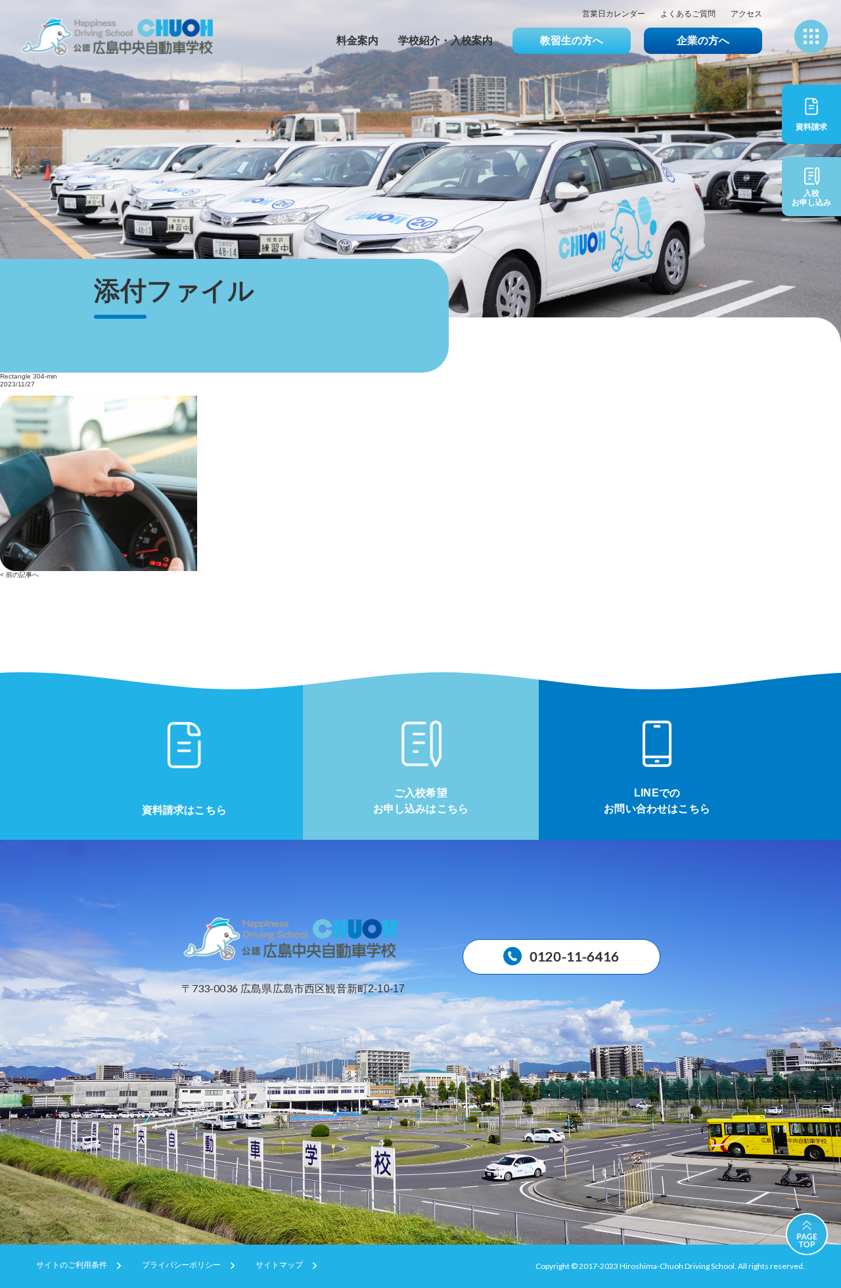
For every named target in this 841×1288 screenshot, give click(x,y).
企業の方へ (703, 40)
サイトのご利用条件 (71, 1265)
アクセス (746, 14)
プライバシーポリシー (181, 1265)
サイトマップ (279, 1265)
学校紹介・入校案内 (445, 40)
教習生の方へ (571, 40)
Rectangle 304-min (28, 376)
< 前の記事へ (19, 574)
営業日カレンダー (613, 14)
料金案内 (357, 40)
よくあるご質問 (688, 14)
